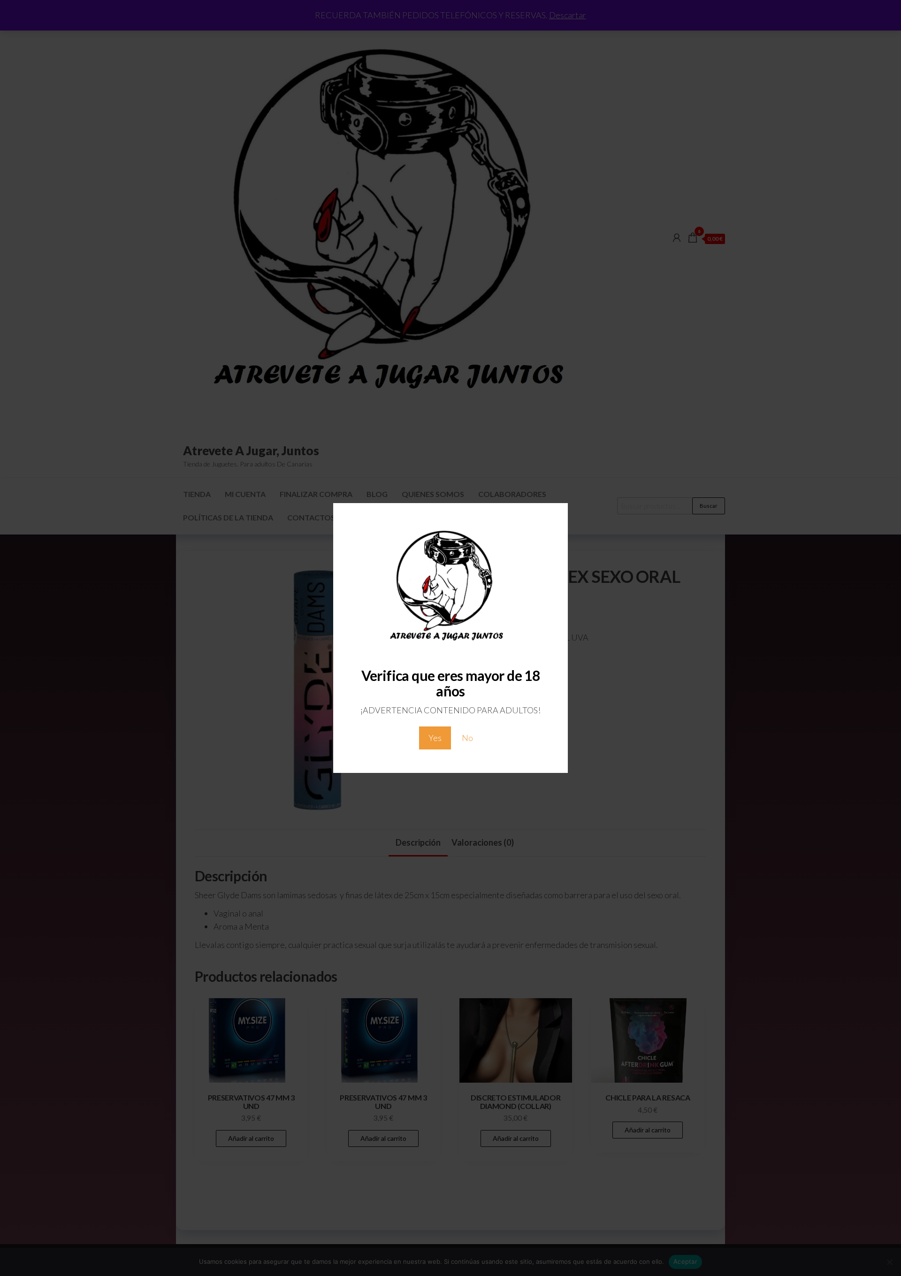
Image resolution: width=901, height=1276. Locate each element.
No (467, 738)
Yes (435, 738)
